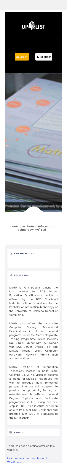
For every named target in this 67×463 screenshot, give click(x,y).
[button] (57, 41)
